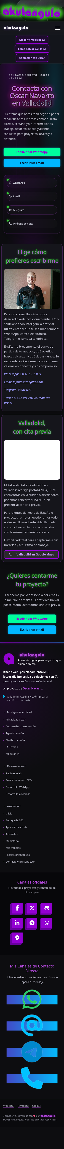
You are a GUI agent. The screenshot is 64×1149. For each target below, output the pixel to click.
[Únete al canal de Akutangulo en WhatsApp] (46, 923)
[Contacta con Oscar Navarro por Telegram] (32, 1052)
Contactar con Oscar (32, 58)
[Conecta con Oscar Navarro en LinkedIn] (17, 923)
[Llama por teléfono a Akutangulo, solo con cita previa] (32, 1078)
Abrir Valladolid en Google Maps (31, 554)
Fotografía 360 (14, 820)
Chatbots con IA (15, 740)
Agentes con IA (14, 733)
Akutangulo (13, 806)
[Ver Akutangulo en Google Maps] (17, 938)
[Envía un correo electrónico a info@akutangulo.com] (32, 1026)
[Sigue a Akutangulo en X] (32, 908)
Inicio (8, 813)
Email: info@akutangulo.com (23, 382)
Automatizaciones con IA (20, 726)
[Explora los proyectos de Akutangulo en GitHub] (46, 908)
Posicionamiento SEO (18, 780)
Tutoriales (11, 834)
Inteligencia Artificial (19, 712)
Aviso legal (8, 1105)
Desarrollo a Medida (17, 794)
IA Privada (11, 747)
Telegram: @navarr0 (17, 390)
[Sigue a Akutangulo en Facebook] (17, 908)
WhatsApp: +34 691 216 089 (22, 374)
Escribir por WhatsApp (32, 152)
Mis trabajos (13, 847)
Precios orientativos (17, 854)
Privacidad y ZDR (15, 719)
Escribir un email (32, 163)
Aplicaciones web (16, 827)
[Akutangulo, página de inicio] (9, 659)
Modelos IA (12, 753)
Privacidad (23, 1105)
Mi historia (12, 841)
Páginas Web (13, 773)
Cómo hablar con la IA (32, 49)
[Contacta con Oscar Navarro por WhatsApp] (32, 999)
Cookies (36, 1105)
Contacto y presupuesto (20, 861)
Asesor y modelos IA (32, 39)
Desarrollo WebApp (17, 787)
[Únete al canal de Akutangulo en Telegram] (32, 923)
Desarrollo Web (16, 766)
